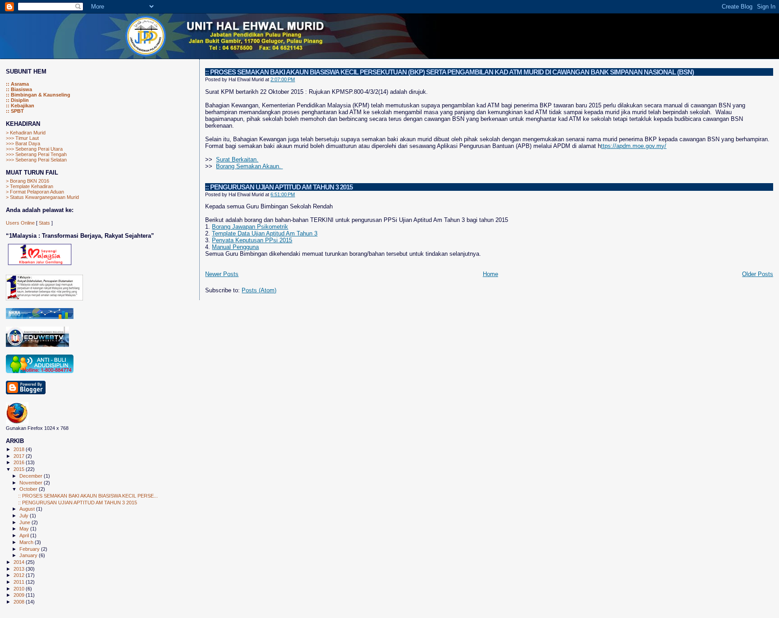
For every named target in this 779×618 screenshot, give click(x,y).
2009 (20, 595)
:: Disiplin (17, 100)
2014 (20, 562)
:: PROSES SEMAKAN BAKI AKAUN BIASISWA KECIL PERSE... (88, 495)
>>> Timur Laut (22, 138)
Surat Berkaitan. (237, 159)
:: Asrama (17, 84)
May (24, 528)
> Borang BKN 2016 (27, 181)
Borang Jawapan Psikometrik (250, 226)
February (30, 549)
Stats (44, 223)
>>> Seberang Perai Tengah (36, 154)
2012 (20, 575)
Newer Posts (221, 274)
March (27, 542)
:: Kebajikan (20, 105)
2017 (20, 456)
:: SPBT (15, 111)
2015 (20, 469)
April (24, 535)
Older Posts (757, 274)
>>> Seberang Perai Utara (34, 149)
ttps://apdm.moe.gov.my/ (633, 146)
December (31, 476)
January (29, 555)
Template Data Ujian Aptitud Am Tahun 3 (264, 233)
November (31, 482)
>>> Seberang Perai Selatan (36, 159)
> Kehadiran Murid (26, 132)
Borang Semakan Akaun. (249, 166)
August (27, 509)
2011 (20, 582)
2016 (20, 462)
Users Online (20, 223)
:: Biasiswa (19, 89)
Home (490, 274)
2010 (20, 588)
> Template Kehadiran (29, 186)
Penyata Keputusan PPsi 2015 (252, 240)
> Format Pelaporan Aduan (35, 191)
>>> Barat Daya (23, 143)
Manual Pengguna (235, 247)
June (25, 522)
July (24, 515)
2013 (20, 569)
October (29, 489)
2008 (20, 601)
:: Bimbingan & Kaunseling (38, 94)
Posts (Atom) (259, 290)
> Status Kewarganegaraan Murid (42, 197)
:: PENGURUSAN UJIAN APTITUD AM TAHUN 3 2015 (279, 187)
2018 (20, 449)
